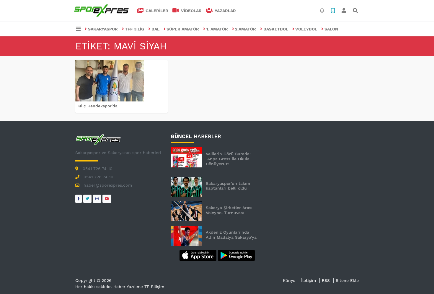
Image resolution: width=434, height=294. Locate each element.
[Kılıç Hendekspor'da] (121, 80)
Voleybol (306, 29)
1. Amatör (217, 29)
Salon (331, 29)
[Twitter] (87, 199)
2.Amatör (245, 29)
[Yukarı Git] (418, 279)
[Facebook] (78, 199)
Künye (289, 280)
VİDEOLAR (191, 10)
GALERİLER (156, 10)
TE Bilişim (154, 286)
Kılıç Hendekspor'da (97, 106)
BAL (155, 29)
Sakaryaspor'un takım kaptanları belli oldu (228, 186)
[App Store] (199, 255)
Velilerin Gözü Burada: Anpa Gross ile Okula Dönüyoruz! (228, 158)
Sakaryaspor (103, 29)
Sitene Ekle (347, 280)
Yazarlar (224, 10)
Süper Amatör (183, 29)
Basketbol (275, 29)
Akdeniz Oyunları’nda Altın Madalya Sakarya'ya (231, 235)
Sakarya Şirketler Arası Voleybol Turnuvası (229, 210)
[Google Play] (236, 255)
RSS (326, 280)
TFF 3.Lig (134, 29)
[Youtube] (106, 199)
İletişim (308, 280)
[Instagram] (97, 199)
